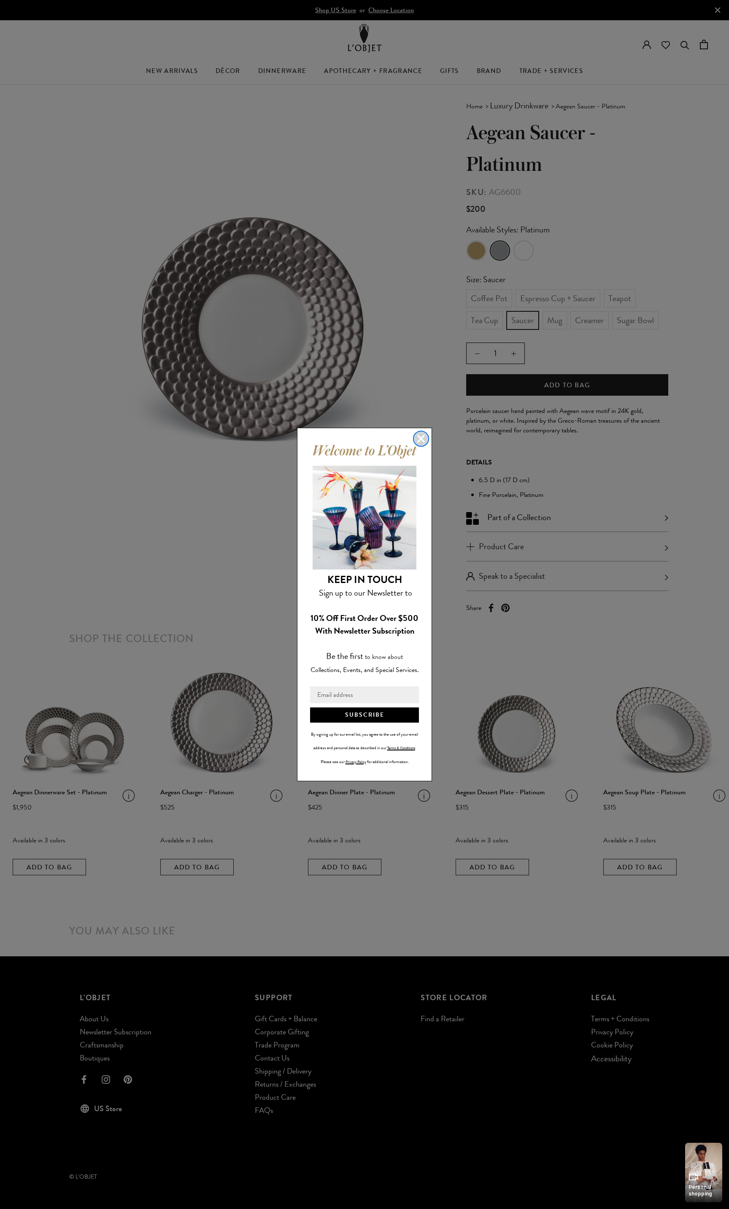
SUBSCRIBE (364, 714)
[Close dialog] (421, 438)
